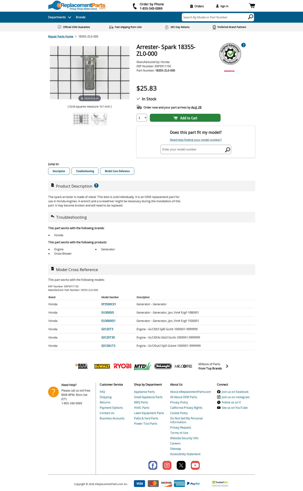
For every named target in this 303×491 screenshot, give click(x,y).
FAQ (102, 392)
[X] (181, 465)
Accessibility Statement (185, 454)
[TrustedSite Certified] (220, 483)
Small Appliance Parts (148, 397)
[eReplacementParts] (77, 5)
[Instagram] (167, 465)
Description (59, 171)
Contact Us (107, 413)
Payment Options (111, 408)
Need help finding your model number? (196, 140)
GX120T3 (107, 329)
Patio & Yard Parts (146, 418)
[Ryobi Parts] (122, 366)
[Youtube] (195, 465)
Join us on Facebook (235, 392)
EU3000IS (107, 312)
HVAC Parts (141, 408)
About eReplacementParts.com (190, 392)
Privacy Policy (179, 402)
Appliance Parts (144, 392)
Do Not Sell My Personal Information (186, 420)
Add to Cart (188, 117)
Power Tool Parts (145, 424)
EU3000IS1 (108, 321)
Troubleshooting (85, 171)
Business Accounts (112, 418)
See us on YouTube (235, 408)
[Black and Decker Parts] (82, 366)
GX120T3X (108, 337)
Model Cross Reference (117, 171)
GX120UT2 (108, 346)
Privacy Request (180, 427)
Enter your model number (179, 149)
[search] (251, 16)
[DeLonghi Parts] (163, 366)
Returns (105, 402)
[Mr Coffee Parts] (183, 366)
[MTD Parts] (143, 366)
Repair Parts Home (60, 36)
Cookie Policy (179, 413)
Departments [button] (57, 17)
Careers (175, 443)
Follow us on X (231, 402)
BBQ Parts (141, 402)
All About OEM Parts (183, 397)
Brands (80, 17)
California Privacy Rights (186, 408)
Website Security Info (184, 438)
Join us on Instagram (236, 397)
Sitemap (175, 449)
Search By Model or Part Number (205, 17)
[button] (252, 6)
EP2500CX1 (108, 304)
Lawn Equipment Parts (149, 413)
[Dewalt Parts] (102, 366)
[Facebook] (152, 465)
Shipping (106, 397)
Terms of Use (179, 433)
